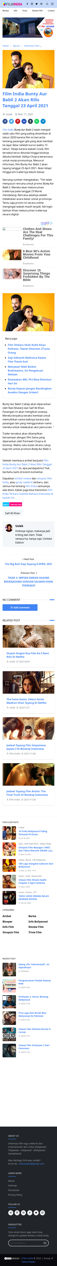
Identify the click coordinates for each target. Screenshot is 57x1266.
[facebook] (27, 4)
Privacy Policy (15, 1194)
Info (15, 10)
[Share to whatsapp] (36, 121)
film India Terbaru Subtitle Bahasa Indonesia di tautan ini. (28, 493)
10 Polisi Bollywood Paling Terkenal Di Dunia (33, 833)
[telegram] (10, 1212)
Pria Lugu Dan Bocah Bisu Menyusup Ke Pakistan (32, 1014)
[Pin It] (17, 121)
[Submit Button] (44, 1243)
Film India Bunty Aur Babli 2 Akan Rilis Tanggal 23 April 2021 (27, 464)
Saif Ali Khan (12, 513)
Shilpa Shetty (45, 843)
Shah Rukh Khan (31, 843)
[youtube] (41, 4)
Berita (29, 860)
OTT (35, 892)
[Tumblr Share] (30, 121)
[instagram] (32, 4)
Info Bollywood (38, 860)
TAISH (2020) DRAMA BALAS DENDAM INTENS (34, 897)
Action (22, 876)
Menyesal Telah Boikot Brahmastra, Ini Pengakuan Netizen (25, 370)
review (27, 478)
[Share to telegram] (43, 121)
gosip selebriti (24, 482)
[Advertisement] (28, 948)
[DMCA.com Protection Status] (12, 1258)
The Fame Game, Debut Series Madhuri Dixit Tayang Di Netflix (26, 701)
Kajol (21, 843)
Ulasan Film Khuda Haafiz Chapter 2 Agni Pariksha (33, 881)
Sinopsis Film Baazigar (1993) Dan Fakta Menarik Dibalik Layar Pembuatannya (36, 850)
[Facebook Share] (5, 121)
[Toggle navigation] (52, 3)
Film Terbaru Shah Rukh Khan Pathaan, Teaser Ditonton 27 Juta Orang (29, 348)
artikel (18, 478)
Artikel (21, 827)
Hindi (28, 876)
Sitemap (12, 1185)
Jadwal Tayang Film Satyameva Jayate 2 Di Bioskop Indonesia (26, 747)
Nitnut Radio (28, 1261)
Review (6, 10)
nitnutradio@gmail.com (31, 1163)
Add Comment (22, 607)
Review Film (37, 876)
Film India (8, 129)
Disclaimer (13, 1190)
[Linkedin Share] (24, 121)
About (11, 1180)
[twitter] (36, 4)
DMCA (6, 505)
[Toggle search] (47, 4)
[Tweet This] (11, 121)
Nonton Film (37, 10)
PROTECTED (16, 505)
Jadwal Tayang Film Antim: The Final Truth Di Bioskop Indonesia (27, 793)
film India (31, 486)
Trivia (24, 10)
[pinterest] (17, 1212)
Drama (28, 892)
